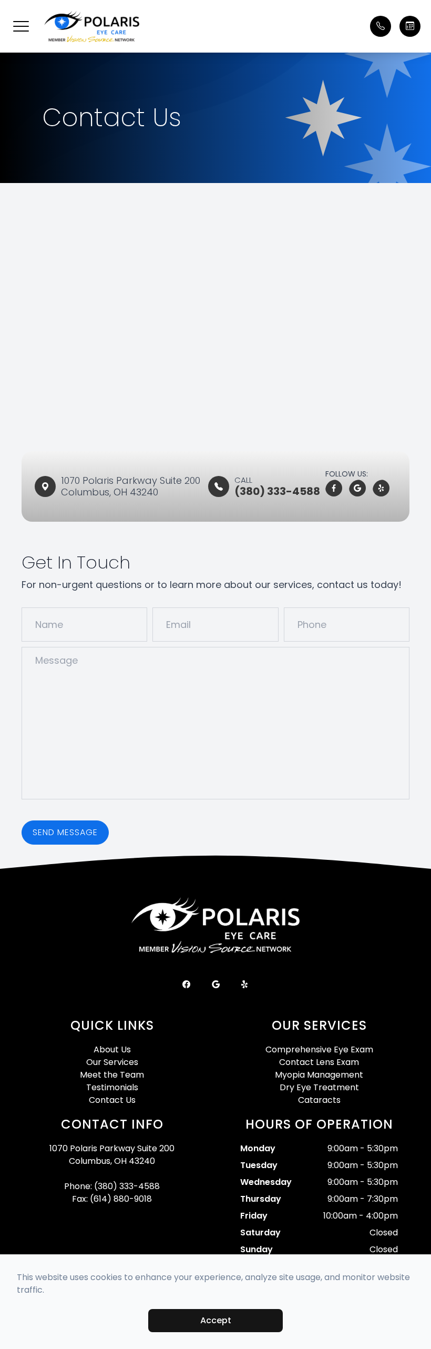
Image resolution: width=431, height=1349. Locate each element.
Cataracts (319, 1100)
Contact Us (112, 1100)
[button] (21, 26)
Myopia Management (319, 1075)
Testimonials (112, 1087)
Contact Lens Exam (319, 1062)
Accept (215, 1320)
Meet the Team (112, 1075)
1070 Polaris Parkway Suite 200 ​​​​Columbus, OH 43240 (132, 486)
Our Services (112, 1062)
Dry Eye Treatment (319, 1087)
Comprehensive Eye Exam (319, 1049)
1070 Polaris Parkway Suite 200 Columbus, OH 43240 (112, 1154)
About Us (112, 1049)
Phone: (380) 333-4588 (112, 1186)
